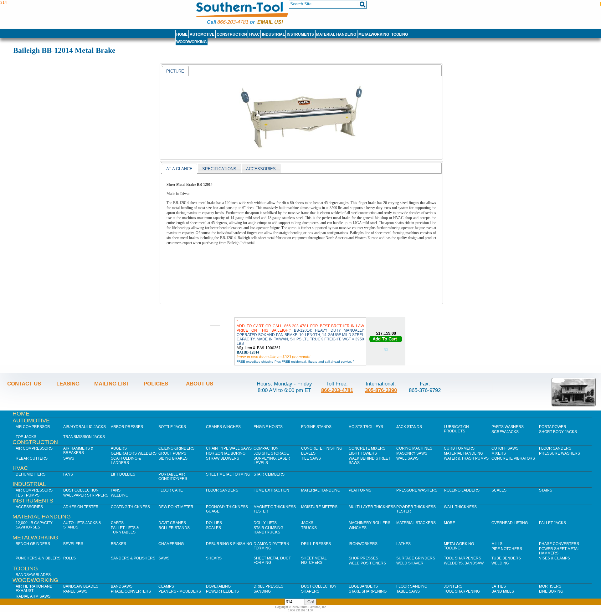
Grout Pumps (172, 453)
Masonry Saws (411, 453)
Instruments (300, 34)
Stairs (545, 490)
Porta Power (552, 427)
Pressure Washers (559, 453)
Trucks (309, 528)
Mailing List (111, 383)
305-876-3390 (381, 390)
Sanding (262, 591)
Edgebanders (363, 586)
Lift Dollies (123, 474)
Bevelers (73, 544)
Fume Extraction (271, 490)
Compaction (266, 448)
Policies (156, 383)
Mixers (498, 453)
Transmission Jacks (84, 437)
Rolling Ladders (462, 490)
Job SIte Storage (271, 453)
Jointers (453, 586)
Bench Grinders (33, 544)
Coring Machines (414, 448)
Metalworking (373, 34)
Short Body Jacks (558, 432)
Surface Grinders (415, 558)
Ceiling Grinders (176, 448)
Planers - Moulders (179, 591)
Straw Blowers (222, 458)
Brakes (118, 544)
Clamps (166, 586)
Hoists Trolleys (366, 427)
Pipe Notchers (506, 549)
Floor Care (170, 490)
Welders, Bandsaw (464, 563)
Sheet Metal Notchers (314, 560)
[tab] (175, 71)
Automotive (202, 34)
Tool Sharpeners (462, 558)
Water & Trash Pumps (466, 458)
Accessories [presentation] (261, 168)
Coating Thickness (130, 507)
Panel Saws (75, 591)
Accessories (29, 507)
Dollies (214, 523)
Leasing (68, 383)
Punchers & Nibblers (38, 558)
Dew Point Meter (175, 507)
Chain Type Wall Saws (229, 448)
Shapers (310, 591)
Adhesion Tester (81, 507)
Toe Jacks (26, 437)
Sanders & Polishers (133, 558)
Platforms (360, 490)
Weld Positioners (367, 563)
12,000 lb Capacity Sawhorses (34, 525)
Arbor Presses (127, 427)
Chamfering (171, 544)
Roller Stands (174, 528)
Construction (232, 34)
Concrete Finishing (321, 448)
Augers (119, 448)
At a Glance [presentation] (179, 168)
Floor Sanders (555, 448)
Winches (358, 528)
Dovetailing (218, 586)
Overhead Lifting (509, 523)
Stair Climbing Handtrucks (268, 530)
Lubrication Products (456, 429)
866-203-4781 (233, 22)
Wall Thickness (460, 507)
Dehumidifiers (30, 474)
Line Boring (551, 591)
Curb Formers (459, 448)
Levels (308, 453)
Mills (496, 544)
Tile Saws (311, 458)
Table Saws (408, 591)
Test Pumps (27, 495)
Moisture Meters (319, 507)
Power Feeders (222, 591)
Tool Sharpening (462, 591)
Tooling (399, 34)
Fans (68, 474)
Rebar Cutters (32, 458)
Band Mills (502, 591)
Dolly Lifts (265, 523)
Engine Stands (316, 427)
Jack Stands (409, 427)
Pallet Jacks (552, 523)
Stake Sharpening (368, 591)
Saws (68, 458)
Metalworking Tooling (459, 546)
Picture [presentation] (175, 71)
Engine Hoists (268, 427)
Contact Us (24, 383)
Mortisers (550, 586)
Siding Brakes (172, 458)
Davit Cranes (172, 523)
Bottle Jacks (172, 427)
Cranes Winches (223, 427)
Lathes (403, 544)
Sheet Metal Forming (228, 474)
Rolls (69, 558)
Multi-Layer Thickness (372, 507)
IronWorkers (363, 544)
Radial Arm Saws (33, 596)
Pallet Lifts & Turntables (125, 530)
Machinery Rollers (369, 523)
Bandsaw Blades (33, 575)
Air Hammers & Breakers (78, 450)
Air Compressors (34, 448)
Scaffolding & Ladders (126, 460)
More (449, 523)
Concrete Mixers (367, 448)
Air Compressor (33, 427)
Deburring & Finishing (229, 544)
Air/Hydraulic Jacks (84, 427)
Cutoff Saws (504, 448)
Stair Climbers (269, 474)
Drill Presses (316, 544)
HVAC (254, 34)
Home (181, 34)
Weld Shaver (410, 563)
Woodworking (191, 42)
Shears (214, 558)
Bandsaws (121, 586)
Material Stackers (416, 523)
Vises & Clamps (554, 558)
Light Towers (363, 453)
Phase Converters (559, 544)
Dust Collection (81, 490)
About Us (199, 383)
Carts (117, 523)
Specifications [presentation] (219, 168)
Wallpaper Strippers (85, 495)
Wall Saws (407, 458)
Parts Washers (507, 427)
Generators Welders (134, 453)
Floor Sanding (411, 586)
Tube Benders (506, 558)
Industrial (273, 34)
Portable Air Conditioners (172, 476)
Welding (119, 495)
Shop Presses (363, 558)
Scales (498, 490)
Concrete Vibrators (513, 458)
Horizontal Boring (225, 453)
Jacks (307, 523)
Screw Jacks (505, 432)
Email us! (270, 22)
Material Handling (336, 34)
